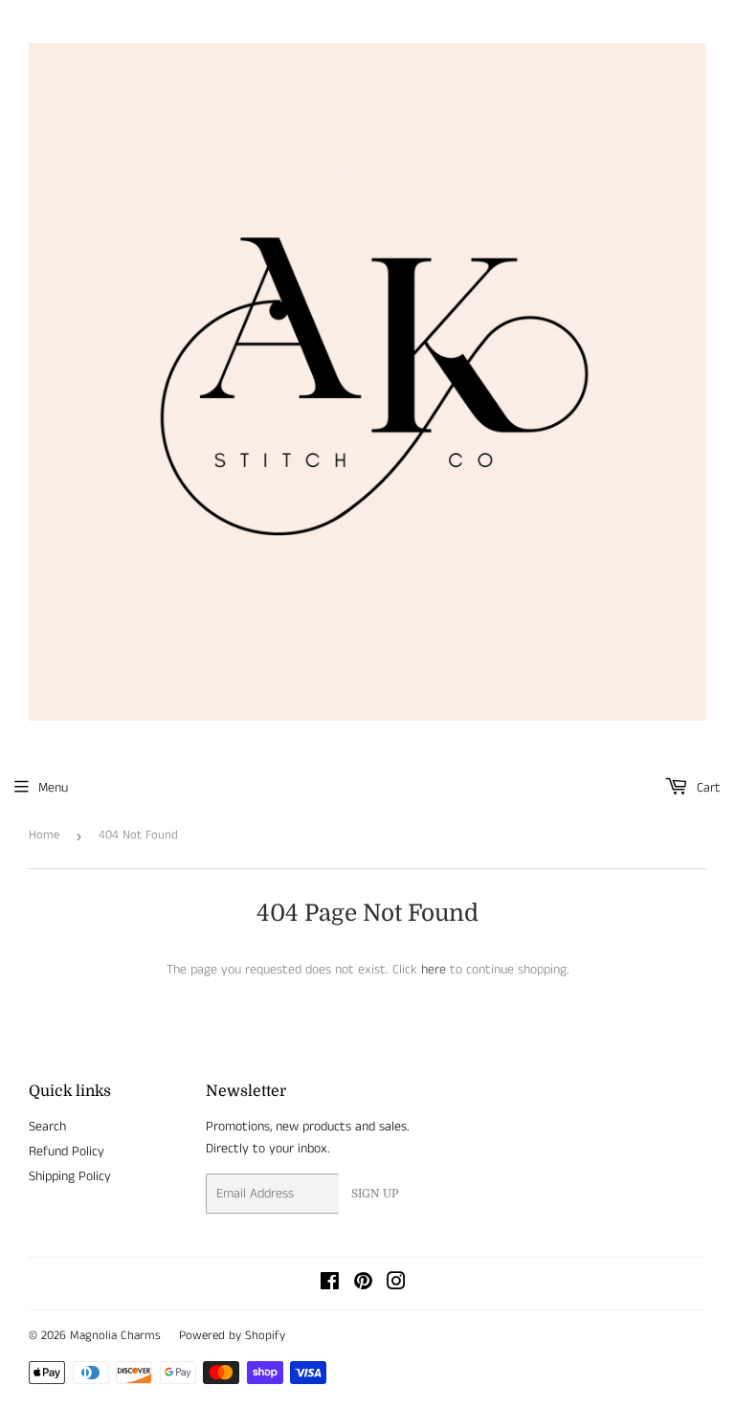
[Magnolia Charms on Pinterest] (363, 1284)
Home (44, 835)
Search (47, 1126)
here (433, 969)
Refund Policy (66, 1151)
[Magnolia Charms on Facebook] (330, 1284)
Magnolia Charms (115, 1336)
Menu (53, 787)
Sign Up (375, 1193)
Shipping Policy (70, 1176)
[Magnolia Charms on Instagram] (396, 1284)
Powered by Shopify (232, 1336)
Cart (707, 787)
